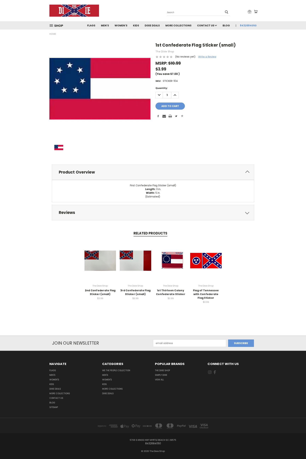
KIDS (136, 25)
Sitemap (53, 407)
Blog (226, 25)
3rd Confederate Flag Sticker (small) (135, 292)
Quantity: (161, 88)
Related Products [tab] (150, 233)
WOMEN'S (121, 25)
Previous (296, 448)
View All (159, 379)
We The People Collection (116, 370)
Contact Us (206, 25)
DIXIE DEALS (152, 25)
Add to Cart (100, 260)
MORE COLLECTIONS (178, 25)
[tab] (153, 172)
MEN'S (105, 25)
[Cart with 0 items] (255, 11)
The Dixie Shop (162, 370)
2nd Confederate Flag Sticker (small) (100, 292)
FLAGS (91, 25)
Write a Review (207, 56)
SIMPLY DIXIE (161, 374)
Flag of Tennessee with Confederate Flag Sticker (206, 294)
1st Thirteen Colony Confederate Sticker (170, 292)
